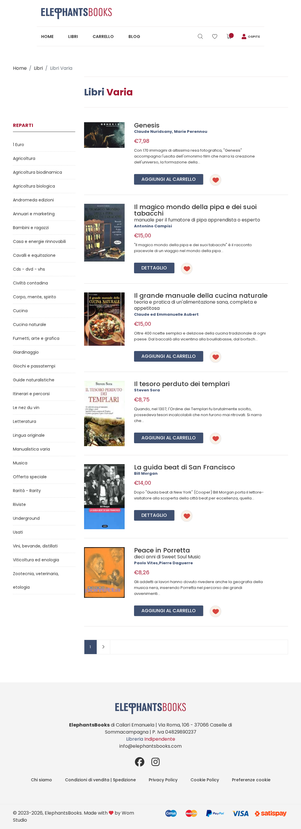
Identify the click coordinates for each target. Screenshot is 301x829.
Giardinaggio (26, 352)
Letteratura (24, 421)
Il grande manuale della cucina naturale (200, 295)
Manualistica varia (31, 449)
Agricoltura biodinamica (37, 172)
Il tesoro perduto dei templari (182, 383)
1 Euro (18, 145)
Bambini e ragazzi (31, 228)
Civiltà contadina (30, 283)
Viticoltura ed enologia (36, 560)
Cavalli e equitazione (34, 255)
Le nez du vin (26, 408)
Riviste (19, 504)
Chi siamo (41, 780)
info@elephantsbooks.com (150, 746)
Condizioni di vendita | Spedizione (100, 780)
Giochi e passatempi (34, 366)
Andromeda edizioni (33, 200)
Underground (26, 518)
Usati (18, 532)
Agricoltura (24, 158)
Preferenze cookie (251, 780)
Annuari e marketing (34, 214)
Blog (134, 36)
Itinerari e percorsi (31, 394)
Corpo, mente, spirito (34, 297)
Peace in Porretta (162, 550)
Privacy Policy (163, 780)
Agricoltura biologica (34, 186)
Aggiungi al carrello (168, 179)
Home (47, 36)
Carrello (103, 36)
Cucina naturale (29, 324)
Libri (73, 36)
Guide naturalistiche (33, 380)
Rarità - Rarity (27, 491)
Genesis (147, 125)
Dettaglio (154, 267)
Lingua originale (29, 435)
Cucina (20, 311)
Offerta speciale (30, 477)
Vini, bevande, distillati (35, 546)
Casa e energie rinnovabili (39, 241)
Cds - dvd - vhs (29, 269)
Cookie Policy (204, 780)
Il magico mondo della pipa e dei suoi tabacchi (195, 210)
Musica (20, 463)
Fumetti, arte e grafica (36, 338)
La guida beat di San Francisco (184, 467)
